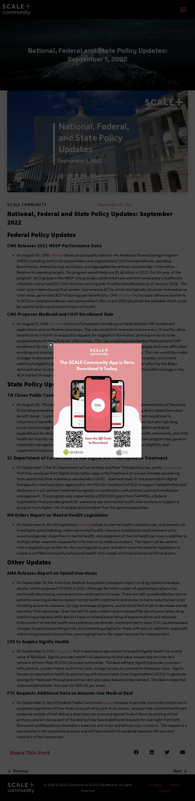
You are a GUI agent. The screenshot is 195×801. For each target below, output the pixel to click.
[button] (51, 345)
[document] (97, 400)
